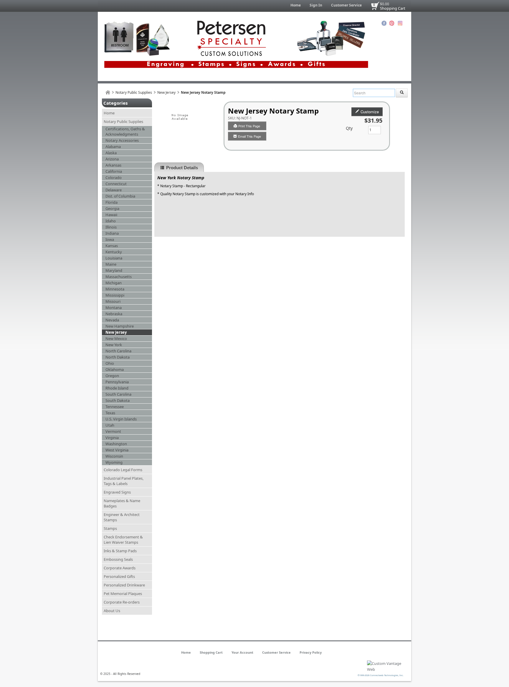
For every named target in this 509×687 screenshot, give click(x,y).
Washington (116, 443)
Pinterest (391, 23)
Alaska (111, 152)
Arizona (112, 159)
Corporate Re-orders (122, 602)
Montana (113, 307)
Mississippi (114, 295)
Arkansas (113, 165)
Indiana (112, 233)
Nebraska (113, 313)
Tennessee (114, 406)
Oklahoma (114, 369)
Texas (110, 412)
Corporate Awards (119, 568)
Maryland (113, 270)
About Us (112, 610)
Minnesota (114, 289)
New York (113, 344)
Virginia (112, 437)
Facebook (383, 23)
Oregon (112, 375)
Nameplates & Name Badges (122, 503)
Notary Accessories (122, 140)
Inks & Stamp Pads (120, 550)
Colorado (113, 177)
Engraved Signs (117, 492)
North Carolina (118, 351)
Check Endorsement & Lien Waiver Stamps (123, 539)
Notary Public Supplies (133, 92)
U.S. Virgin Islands (121, 419)
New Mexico (116, 338)
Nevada (112, 320)
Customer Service (346, 5)
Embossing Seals (118, 559)
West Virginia (116, 450)
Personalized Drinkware (124, 585)
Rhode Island (116, 388)
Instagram (399, 23)
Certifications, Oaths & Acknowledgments (125, 131)
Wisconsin (114, 456)
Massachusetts (118, 276)
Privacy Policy (311, 652)
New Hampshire (119, 326)
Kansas (111, 245)
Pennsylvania (117, 381)
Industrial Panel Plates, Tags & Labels (123, 481)
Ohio (109, 363)
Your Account (242, 652)
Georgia (112, 208)
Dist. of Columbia (120, 196)
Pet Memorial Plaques (123, 593)
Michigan (113, 282)
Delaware (113, 190)
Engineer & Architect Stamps (122, 517)
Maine (110, 264)
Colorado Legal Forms (123, 469)
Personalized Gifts (119, 576)
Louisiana (113, 258)
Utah (109, 425)
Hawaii (111, 214)
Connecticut (116, 183)
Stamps (110, 528)
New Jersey (166, 92)
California (113, 171)
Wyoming (114, 462)
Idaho (110, 220)
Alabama (113, 146)
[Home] (107, 92)
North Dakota (117, 357)
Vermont (113, 431)
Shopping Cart (392, 8)
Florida (111, 202)
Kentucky (113, 251)
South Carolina (118, 394)
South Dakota (117, 400)
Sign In (316, 5)
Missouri (112, 301)
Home (295, 5)
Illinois (111, 227)
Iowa (109, 239)
